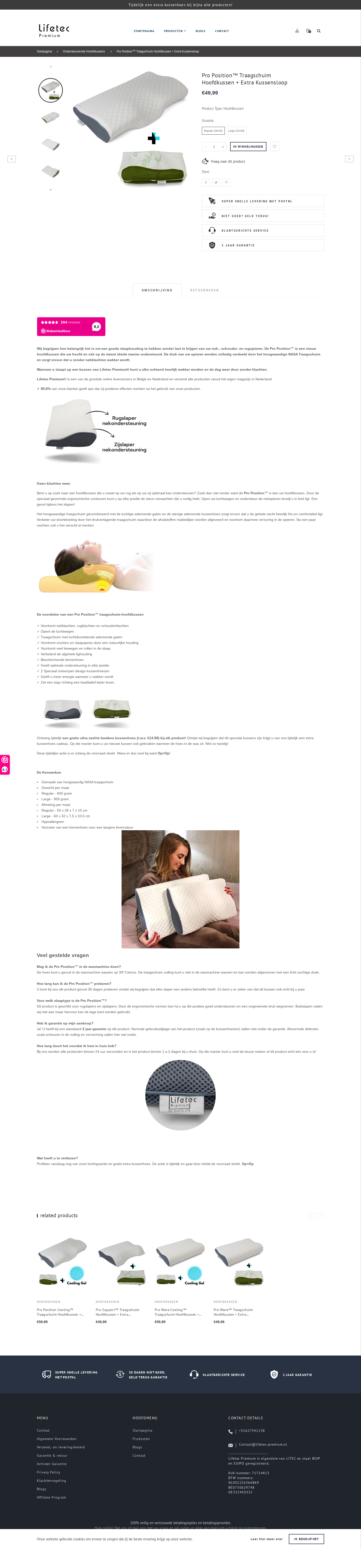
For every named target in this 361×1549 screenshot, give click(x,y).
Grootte (208, 120)
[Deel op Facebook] (206, 182)
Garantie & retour (52, 1455)
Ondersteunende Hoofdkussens (84, 51)
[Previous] (75, 128)
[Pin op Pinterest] (226, 182)
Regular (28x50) (213, 130)
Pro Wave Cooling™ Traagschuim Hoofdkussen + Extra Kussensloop (177, 1312)
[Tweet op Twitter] (216, 182)
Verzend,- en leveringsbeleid (61, 1447)
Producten (141, 1439)
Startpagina (44, 51)
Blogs (41, 1489)
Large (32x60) (236, 130)
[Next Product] (349, 159)
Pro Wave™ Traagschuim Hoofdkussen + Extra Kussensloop (233, 1312)
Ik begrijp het (306, 1539)
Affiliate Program (51, 1497)
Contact (43, 1430)
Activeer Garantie (51, 1464)
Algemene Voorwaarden (57, 1439)
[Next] (186, 128)
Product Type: (212, 108)
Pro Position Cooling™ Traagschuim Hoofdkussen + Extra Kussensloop (59, 1312)
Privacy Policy (48, 1472)
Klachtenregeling (51, 1480)
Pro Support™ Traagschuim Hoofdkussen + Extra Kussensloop (117, 1312)
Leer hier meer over (267, 1539)
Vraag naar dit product (228, 161)
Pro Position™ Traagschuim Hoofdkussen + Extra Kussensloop (158, 51)
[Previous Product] (11, 159)
